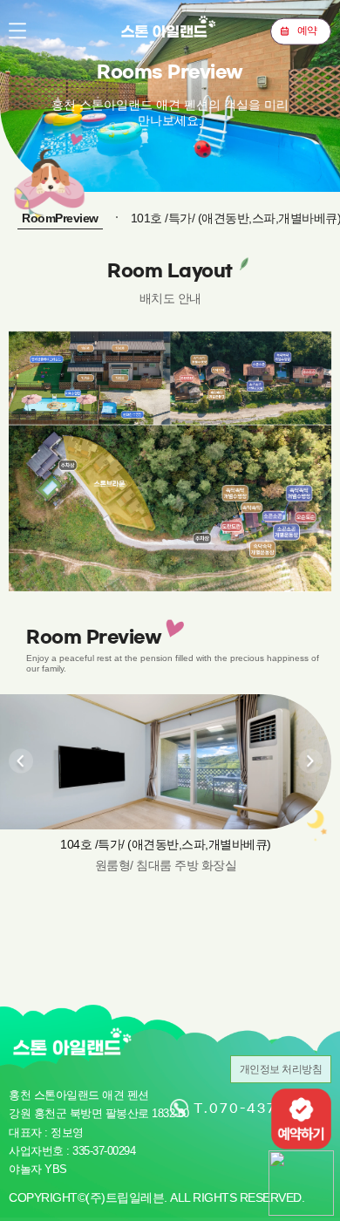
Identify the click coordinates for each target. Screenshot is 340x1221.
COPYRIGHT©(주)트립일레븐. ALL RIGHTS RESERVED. (156, 1197)
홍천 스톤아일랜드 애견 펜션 (170, 30)
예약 (307, 30)
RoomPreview (60, 218)
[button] (21, 760)
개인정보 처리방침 (281, 1069)
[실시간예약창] (301, 1117)
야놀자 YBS (38, 1169)
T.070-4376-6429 (262, 1108)
